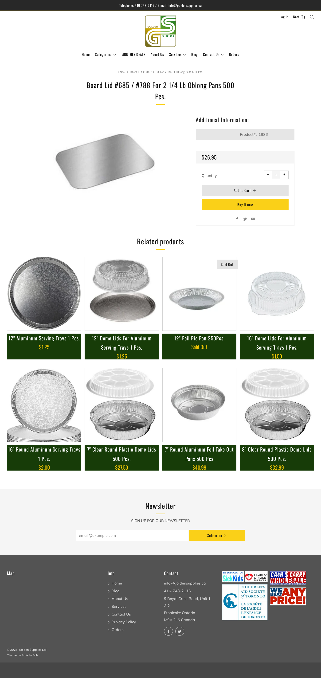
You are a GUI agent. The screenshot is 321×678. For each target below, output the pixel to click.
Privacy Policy (124, 622)
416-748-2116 (177, 590)
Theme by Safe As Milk (23, 655)
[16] (277, 294)
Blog (194, 54)
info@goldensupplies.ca (185, 583)
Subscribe (214, 535)
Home (86, 54)
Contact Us (211, 54)
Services (175, 54)
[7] (121, 405)
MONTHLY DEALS (133, 54)
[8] (277, 405)
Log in (284, 16)
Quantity (209, 175)
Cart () (299, 16)
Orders (234, 54)
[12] (44, 294)
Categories (103, 54)
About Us (157, 54)
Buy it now (245, 204)
